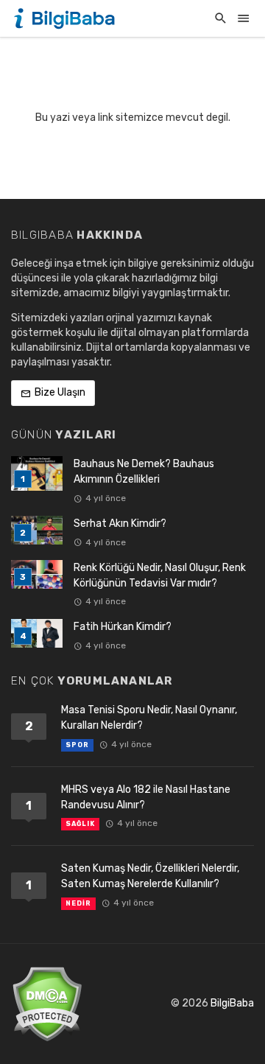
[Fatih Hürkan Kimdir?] (37, 633)
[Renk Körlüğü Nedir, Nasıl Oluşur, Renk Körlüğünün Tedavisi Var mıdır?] (37, 574)
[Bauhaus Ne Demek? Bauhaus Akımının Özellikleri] (37, 473)
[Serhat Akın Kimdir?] (37, 530)
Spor (77, 745)
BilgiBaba (232, 1003)
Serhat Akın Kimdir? (120, 523)
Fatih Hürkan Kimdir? (123, 626)
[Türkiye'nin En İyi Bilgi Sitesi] (66, 18)
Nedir (78, 903)
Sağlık (80, 823)
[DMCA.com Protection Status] (46, 1003)
